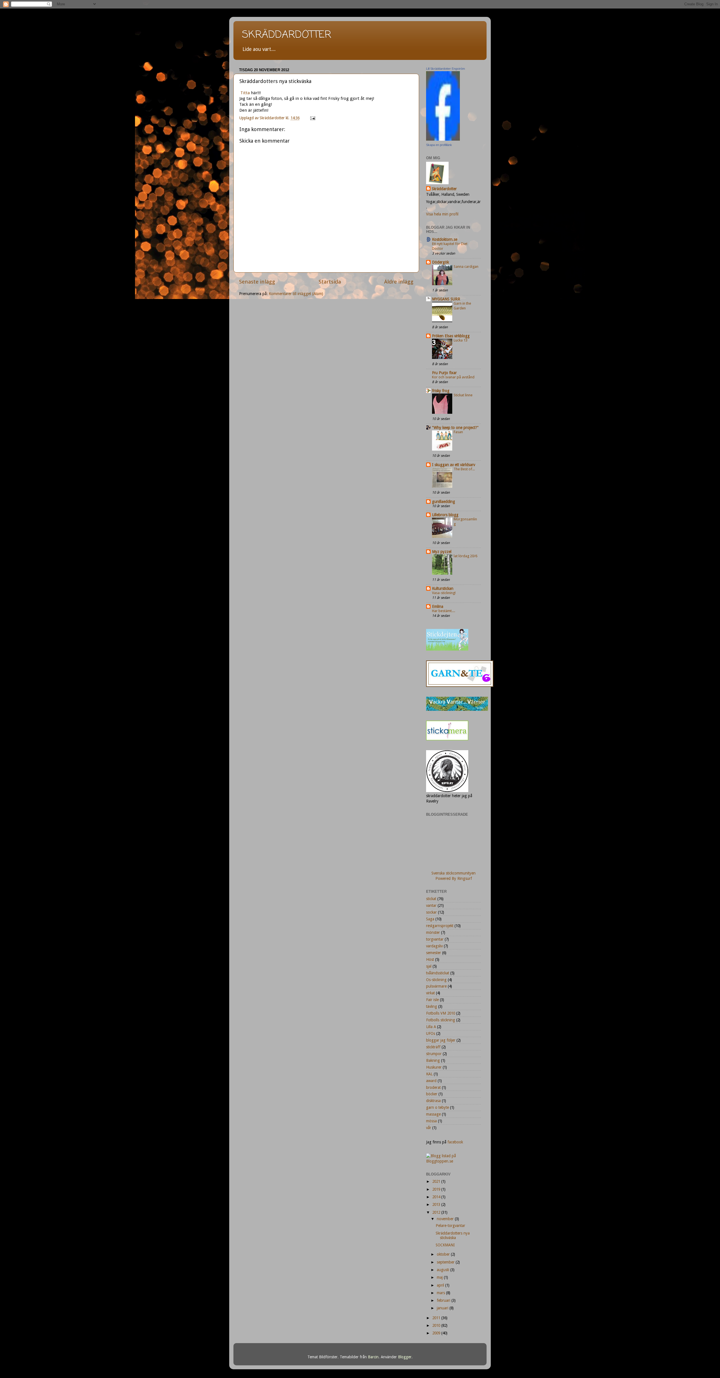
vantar (431, 905)
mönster (433, 932)
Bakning (433, 1060)
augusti (443, 1269)
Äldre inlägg (398, 281)
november (446, 1219)
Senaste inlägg (257, 281)
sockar (431, 912)
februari (444, 1300)
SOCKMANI (445, 1245)
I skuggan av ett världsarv (453, 464)
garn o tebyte (437, 1107)
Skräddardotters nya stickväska (453, 1235)
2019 (436, 1189)
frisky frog (440, 390)
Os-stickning (436, 979)
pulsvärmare (436, 986)
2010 (436, 1325)
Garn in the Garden (462, 305)
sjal (428, 966)
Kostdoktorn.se (444, 239)
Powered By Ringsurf (453, 878)
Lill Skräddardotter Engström (445, 68)
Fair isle (432, 999)
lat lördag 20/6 (465, 556)
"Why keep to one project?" (455, 427)
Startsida (330, 281)
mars (441, 1293)
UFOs (430, 1033)
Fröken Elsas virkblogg (451, 336)
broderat (433, 1087)
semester (433, 952)
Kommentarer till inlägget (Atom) (296, 293)
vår (428, 1127)
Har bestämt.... (443, 611)
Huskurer (434, 1067)
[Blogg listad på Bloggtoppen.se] (453, 1161)
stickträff (433, 1047)
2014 (436, 1197)
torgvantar (435, 939)
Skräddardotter (444, 188)
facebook (455, 1142)
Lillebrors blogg (445, 514)
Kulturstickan (442, 588)
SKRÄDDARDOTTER (286, 35)
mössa (431, 1121)
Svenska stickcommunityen (453, 873)
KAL (429, 1074)
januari (443, 1308)
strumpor (434, 1053)
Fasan (458, 432)
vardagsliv (434, 946)
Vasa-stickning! (444, 593)
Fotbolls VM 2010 (440, 1013)
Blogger (404, 1357)
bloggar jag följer (440, 1040)
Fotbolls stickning (440, 1020)
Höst (430, 959)
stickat (431, 898)
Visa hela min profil (442, 214)
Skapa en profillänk (439, 145)
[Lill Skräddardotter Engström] (443, 139)
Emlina (437, 606)
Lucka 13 (460, 340)
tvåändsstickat (437, 973)
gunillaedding (443, 501)
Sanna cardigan (466, 266)
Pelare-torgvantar (450, 1225)
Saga (430, 919)
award (431, 1080)
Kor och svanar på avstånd (453, 377)
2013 (436, 1204)
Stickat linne (463, 395)
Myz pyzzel (441, 551)
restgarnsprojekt (439, 925)
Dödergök (440, 262)
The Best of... (464, 469)
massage (433, 1114)
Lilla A (431, 1026)
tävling (431, 1006)
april (441, 1285)
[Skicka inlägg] (312, 118)
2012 (436, 1212)
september (446, 1262)
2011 (436, 1318)
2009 (436, 1333)
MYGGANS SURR (446, 299)
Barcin (373, 1357)
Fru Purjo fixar (444, 372)
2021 (436, 1181)
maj (440, 1277)
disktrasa (433, 1100)
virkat (430, 993)
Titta (244, 92)
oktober (444, 1254)
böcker (431, 1094)
